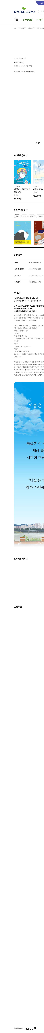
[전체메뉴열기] (16, 19)
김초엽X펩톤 (27, 20)
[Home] (15, 28)
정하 (17, 216)
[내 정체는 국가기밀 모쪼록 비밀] (22, 180)
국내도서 (21, 28)
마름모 (16, 66)
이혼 (31, 216)
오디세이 (39, 20)
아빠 (24, 216)
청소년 (30, 28)
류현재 (16, 63)
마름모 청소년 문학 (20, 58)
